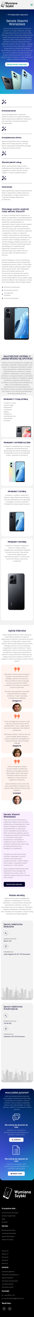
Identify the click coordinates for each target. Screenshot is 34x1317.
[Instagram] (9, 1308)
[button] (31, 4)
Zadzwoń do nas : (10, 939)
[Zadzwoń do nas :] (6, 933)
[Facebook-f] (4, 1308)
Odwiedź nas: (9, 952)
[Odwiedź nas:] (6, 946)
